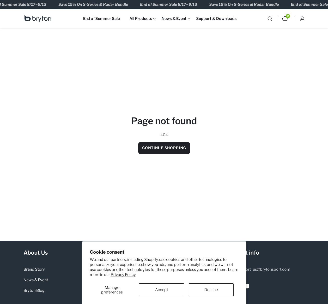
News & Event (36, 280)
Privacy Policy (123, 274)
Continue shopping (164, 148)
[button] (140, 18)
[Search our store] (272, 18)
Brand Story (34, 269)
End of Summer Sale (101, 18)
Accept (161, 289)
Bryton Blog (34, 290)
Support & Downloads (216, 18)
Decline (211, 289)
